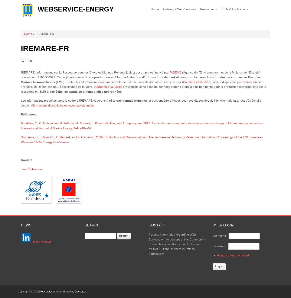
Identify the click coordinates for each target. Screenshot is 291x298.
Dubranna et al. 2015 (108, 86)
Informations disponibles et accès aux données (62, 105)
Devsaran (80, 291)
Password (220, 246)
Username (220, 235)
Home (155, 9)
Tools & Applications (234, 9)
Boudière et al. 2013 (196, 82)
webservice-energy (76, 9)
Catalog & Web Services (179, 9)
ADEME (176, 72)
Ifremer (247, 82)
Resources (208, 9)
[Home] (28, 15)
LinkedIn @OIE (42, 241)
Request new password (233, 255)
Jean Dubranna (31, 169)
